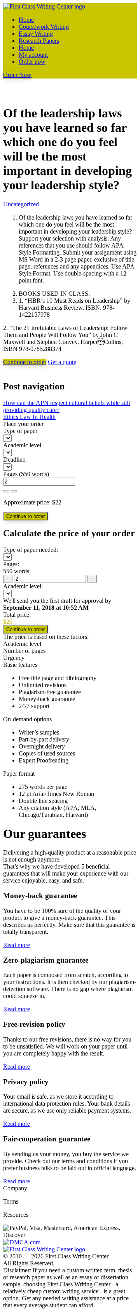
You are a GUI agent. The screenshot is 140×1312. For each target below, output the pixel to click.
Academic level (22, 445)
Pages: (11, 564)
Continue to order (24, 362)
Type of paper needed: (30, 549)
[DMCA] (21, 1242)
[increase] (6, 491)
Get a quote (62, 362)
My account (33, 54)
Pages (10, 474)
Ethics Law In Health (29, 416)
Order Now (17, 75)
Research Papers (39, 40)
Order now (32, 61)
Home (26, 19)
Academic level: (23, 586)
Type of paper (20, 430)
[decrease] (14, 491)
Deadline (14, 459)
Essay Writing (36, 33)
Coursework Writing (44, 26)
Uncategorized (21, 204)
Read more (16, 945)
